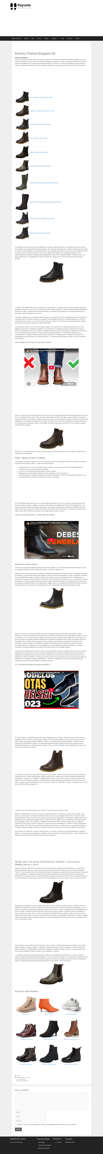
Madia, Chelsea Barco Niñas (38, 152)
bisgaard (19, 1077)
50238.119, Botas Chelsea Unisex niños (42, 218)
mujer (32, 38)
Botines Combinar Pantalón (49, 1064)
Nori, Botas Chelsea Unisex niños (40, 124)
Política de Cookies (43, 1148)
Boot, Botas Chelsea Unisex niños (40, 233)
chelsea (28, 1077)
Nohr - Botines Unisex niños (38, 138)
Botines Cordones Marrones (71, 1039)
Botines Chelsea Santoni (71, 1064)
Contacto (58, 1142)
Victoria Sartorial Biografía (16, 1142)
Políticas (77, 38)
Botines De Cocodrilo (26, 1039)
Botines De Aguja (48, 1039)
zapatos (46, 38)
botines (18, 1075)
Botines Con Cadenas (26, 1064)
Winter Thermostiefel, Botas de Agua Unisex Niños (45, 202)
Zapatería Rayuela (16, 38)
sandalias (69, 38)
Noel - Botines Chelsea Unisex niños (41, 97)
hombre (39, 38)
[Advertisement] (51, 24)
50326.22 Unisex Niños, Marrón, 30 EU (42, 111)
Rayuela (24, 5)
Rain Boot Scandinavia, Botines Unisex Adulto (44, 183)
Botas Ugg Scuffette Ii (22, 1080)
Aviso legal (41, 1142)
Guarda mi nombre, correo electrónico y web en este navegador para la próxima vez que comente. (47, 1124)
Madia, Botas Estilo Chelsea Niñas (40, 166)
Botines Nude (26, 1014)
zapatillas (54, 38)
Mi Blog (26, 38)
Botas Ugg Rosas (21, 1079)
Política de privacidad (44, 1145)
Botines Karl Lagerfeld (71, 1014)
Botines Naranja (49, 1014)
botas (62, 38)
